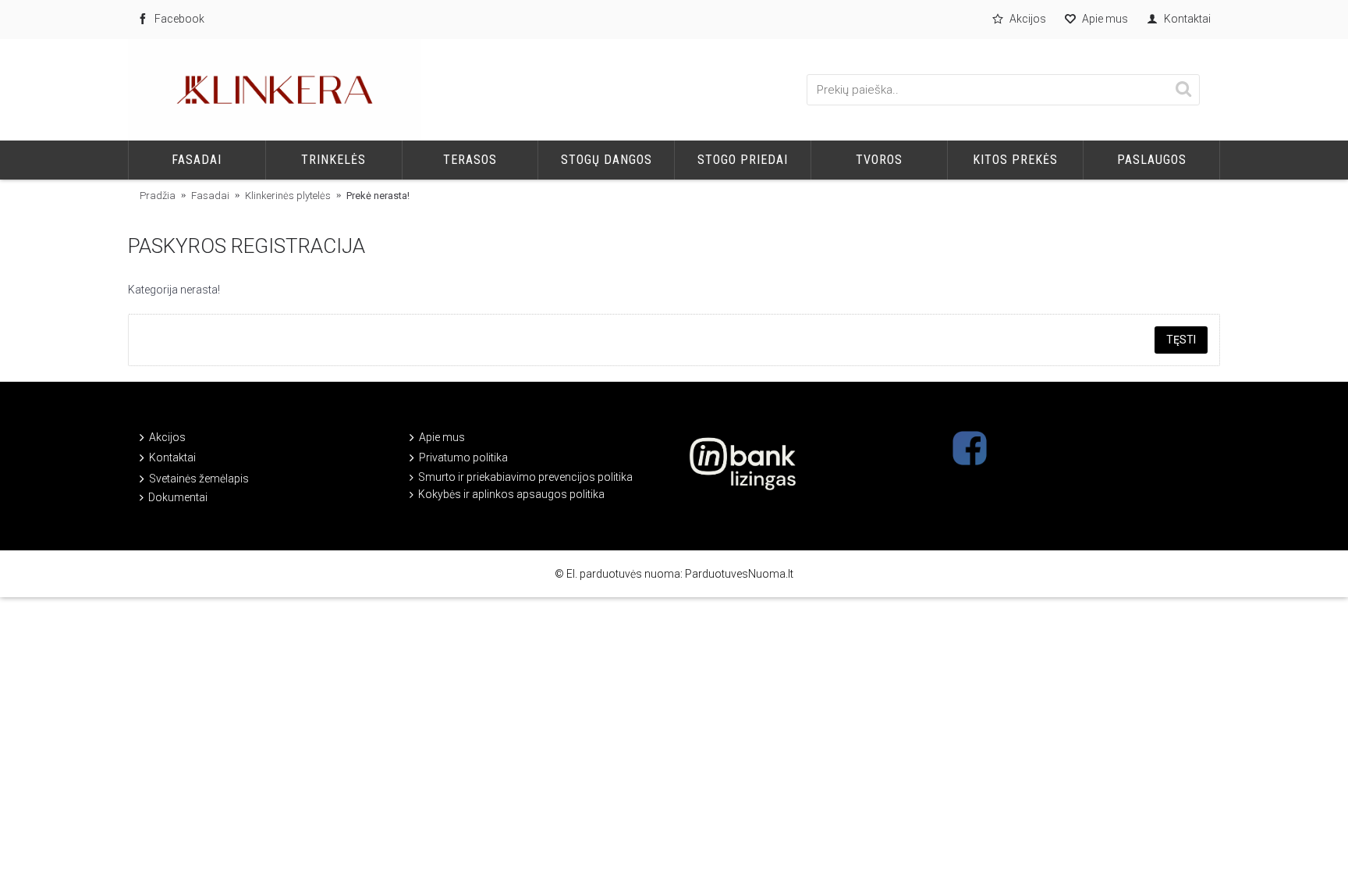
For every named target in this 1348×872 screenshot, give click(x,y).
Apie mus (442, 437)
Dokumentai (178, 497)
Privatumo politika (463, 457)
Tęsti (1181, 339)
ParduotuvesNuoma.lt (739, 574)
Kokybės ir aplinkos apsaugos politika (511, 494)
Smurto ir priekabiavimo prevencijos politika (525, 477)
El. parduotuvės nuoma (623, 574)
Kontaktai (172, 457)
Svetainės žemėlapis (199, 478)
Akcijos (167, 437)
